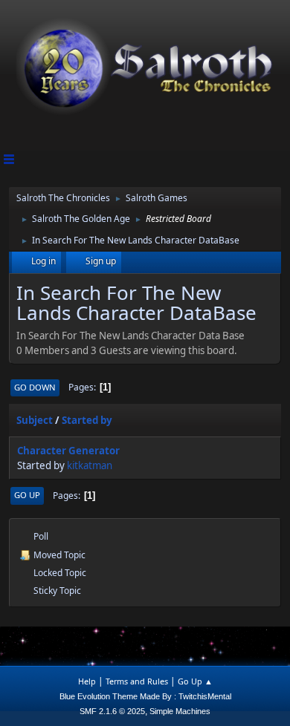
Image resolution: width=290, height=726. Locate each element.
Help (87, 681)
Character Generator (68, 450)
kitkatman (89, 465)
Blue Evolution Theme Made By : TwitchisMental (145, 696)
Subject (34, 420)
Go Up (27, 494)
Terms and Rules (137, 681)
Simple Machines (179, 711)
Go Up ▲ (195, 681)
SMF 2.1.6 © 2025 (112, 711)
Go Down (35, 387)
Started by (87, 420)
